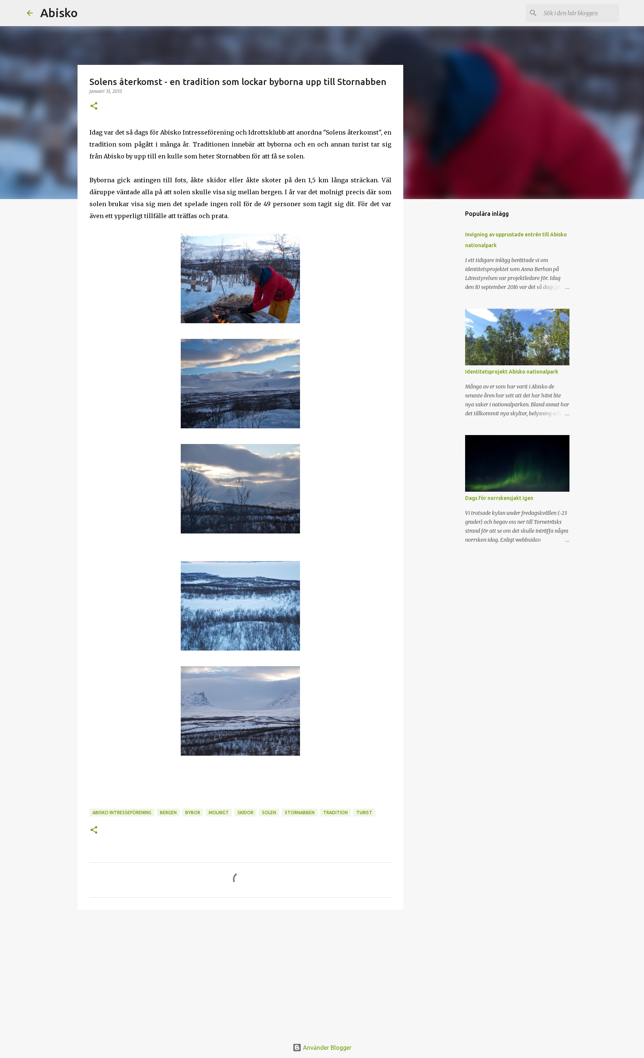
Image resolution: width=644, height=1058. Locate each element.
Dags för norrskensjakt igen (499, 498)
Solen (269, 812)
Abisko (59, 12)
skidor (245, 812)
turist (364, 812)
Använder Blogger (326, 1047)
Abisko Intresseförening (121, 812)
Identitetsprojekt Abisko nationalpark (511, 372)
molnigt (219, 812)
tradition (335, 812)
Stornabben (300, 812)
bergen (168, 812)
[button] (93, 106)
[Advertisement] (240, 973)
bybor (192, 812)
